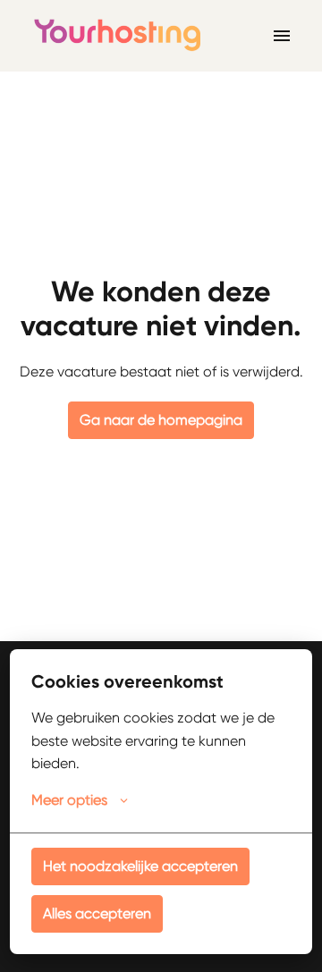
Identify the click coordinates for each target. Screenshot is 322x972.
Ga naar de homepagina (161, 419)
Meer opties (69, 799)
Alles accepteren (97, 913)
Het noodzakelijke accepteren (140, 866)
